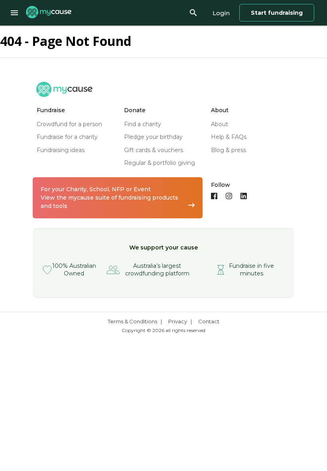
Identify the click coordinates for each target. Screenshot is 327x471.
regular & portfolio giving (159, 163)
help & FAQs (228, 137)
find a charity (142, 124)
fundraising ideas (61, 150)
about (219, 124)
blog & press (228, 150)
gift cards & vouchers (153, 150)
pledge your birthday (153, 137)
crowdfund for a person (69, 124)
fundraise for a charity (67, 137)
